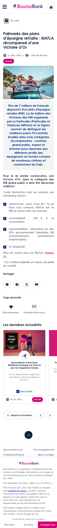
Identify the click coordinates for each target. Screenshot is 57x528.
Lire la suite (26, 392)
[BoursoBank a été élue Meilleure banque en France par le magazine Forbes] (24, 366)
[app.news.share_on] (7, 284)
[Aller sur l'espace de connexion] (51, 7)
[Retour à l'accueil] (27, 7)
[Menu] (4, 7)
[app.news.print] (37, 284)
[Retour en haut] (28, 435)
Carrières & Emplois (13, 455)
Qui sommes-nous (12, 450)
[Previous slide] (40, 415)
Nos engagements (44, 450)
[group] (24, 367)
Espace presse (46, 455)
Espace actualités (21, 415)
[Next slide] (50, 415)
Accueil (14, 21)
